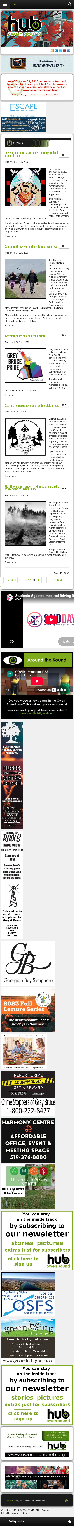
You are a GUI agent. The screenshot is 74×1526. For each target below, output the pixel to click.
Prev (7, 580)
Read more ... (11, 236)
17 (53, 580)
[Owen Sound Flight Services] (28, 1294)
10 (20, 580)
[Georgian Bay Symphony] (28, 963)
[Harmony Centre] (28, 1140)
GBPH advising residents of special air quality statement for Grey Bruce (32, 487)
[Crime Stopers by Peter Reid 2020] (28, 1093)
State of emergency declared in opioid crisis (32, 405)
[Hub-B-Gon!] (37, 87)
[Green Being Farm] (28, 1341)
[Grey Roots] (28, 1009)
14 (39, 580)
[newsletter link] (37, 1240)
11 (25, 580)
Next (59, 580)
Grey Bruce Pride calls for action (25, 335)
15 (44, 580)
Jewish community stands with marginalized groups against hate (36, 154)
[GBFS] (12, 775)
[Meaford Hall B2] (23, 124)
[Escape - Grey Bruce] (23, 110)
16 (49, 580)
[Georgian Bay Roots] (12, 885)
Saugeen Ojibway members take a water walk (32, 246)
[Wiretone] (37, 64)
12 (29, 580)
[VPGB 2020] (37, 1477)
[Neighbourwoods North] (28, 1186)
